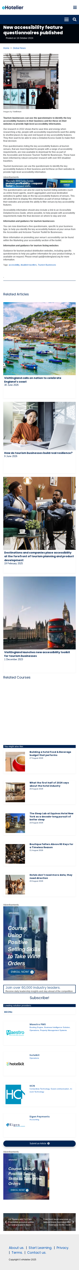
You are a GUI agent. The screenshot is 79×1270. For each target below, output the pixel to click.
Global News (19, 48)
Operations (34, 1030)
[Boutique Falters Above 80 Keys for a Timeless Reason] (15, 854)
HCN (32, 1085)
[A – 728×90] (39, 187)
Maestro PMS (38, 1024)
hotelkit (35, 1055)
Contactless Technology (40, 1089)
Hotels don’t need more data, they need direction (51, 876)
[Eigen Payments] (15, 1125)
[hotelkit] (15, 1064)
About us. (16, 1247)
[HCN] (15, 1094)
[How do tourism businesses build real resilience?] (39, 426)
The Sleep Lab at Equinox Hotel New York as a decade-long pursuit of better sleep (51, 816)
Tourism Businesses (47, 265)
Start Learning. (40, 1247)
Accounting (34, 1120)
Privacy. (63, 1247)
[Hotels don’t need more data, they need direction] (15, 884)
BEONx (8, 1012)
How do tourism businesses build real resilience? (38, 453)
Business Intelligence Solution (57, 1027)
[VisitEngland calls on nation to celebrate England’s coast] (39, 338)
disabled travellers (29, 265)
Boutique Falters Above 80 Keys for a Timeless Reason (51, 846)
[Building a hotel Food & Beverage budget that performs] (15, 761)
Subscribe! (39, 997)
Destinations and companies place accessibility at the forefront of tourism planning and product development (39, 556)
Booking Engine (36, 1027)
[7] (25, 979)
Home (6, 48)
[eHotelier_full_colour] (12, 7)
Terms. (17, 1252)
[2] (26, 1199)
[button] (74, 7)
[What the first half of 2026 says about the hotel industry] (15, 792)
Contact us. (36, 1252)
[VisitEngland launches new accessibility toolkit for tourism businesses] (39, 612)
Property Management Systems (53, 1030)
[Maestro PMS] (15, 1033)
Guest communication (60, 1089)
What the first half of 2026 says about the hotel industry (49, 784)
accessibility (14, 265)
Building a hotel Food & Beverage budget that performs (50, 753)
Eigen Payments (40, 1116)
